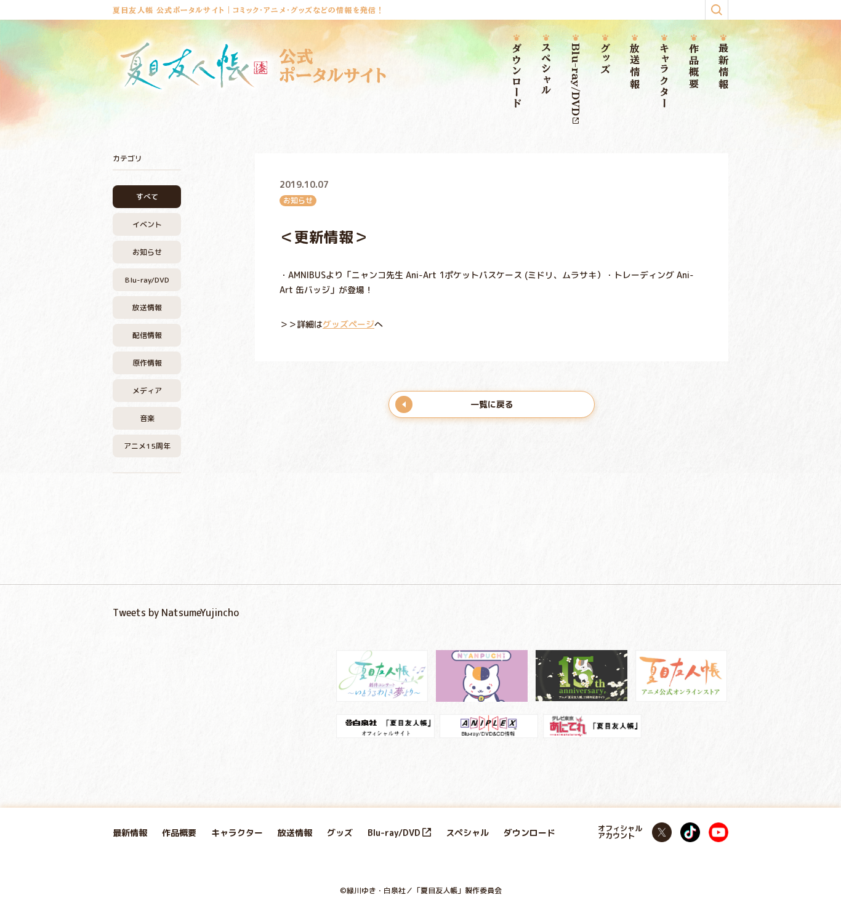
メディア (147, 390)
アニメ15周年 (147, 446)
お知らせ (147, 252)
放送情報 (635, 66)
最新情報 (723, 66)
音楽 (147, 418)
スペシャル (546, 69)
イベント (147, 224)
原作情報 (147, 363)
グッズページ (348, 324)
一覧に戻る (491, 404)
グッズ (605, 59)
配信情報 (147, 335)
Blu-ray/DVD (576, 79)
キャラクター (664, 76)
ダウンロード (516, 76)
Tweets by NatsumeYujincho (176, 612)
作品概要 (694, 66)
